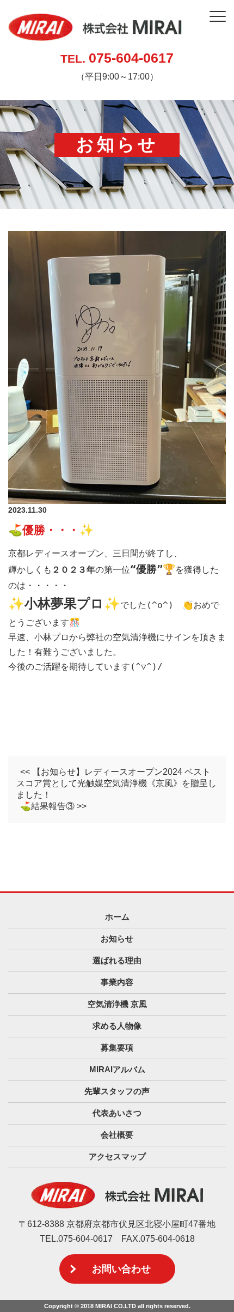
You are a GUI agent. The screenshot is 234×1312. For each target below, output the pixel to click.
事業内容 (117, 982)
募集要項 (117, 1047)
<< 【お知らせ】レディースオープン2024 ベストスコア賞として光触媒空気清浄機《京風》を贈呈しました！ (116, 783)
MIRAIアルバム (117, 1069)
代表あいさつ (117, 1112)
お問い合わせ (121, 1269)
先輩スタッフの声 (117, 1091)
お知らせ (117, 938)
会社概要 (117, 1134)
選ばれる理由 (117, 960)
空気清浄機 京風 (117, 1004)
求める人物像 (117, 1025)
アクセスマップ (117, 1156)
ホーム (117, 916)
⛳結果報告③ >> (53, 806)
